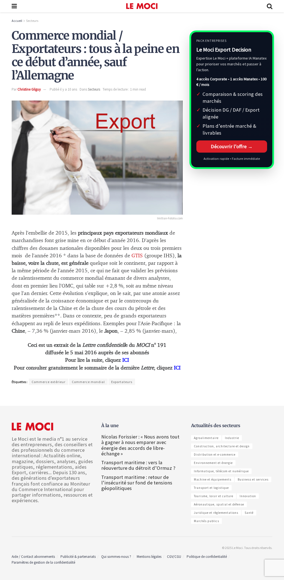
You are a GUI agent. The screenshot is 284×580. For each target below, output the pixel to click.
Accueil (17, 21)
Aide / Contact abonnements (33, 556)
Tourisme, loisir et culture (213, 496)
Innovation (248, 496)
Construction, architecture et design (222, 446)
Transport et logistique (211, 488)
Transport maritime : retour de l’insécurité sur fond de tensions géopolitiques (136, 482)
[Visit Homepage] (142, 6)
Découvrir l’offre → (232, 146)
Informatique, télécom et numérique (221, 471)
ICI (177, 368)
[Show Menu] (14, 6)
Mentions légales (149, 556)
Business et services (253, 479)
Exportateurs (121, 382)
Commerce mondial (88, 382)
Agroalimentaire (206, 438)
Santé (249, 513)
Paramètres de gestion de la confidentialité (43, 562)
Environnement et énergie (213, 463)
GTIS (137, 255)
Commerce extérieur (48, 382)
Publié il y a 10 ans (63, 89)
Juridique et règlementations (216, 513)
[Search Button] (269, 6)
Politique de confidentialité (207, 556)
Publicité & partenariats (78, 556)
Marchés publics (206, 521)
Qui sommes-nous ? (116, 556)
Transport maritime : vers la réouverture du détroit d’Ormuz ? (138, 465)
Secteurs (32, 21)
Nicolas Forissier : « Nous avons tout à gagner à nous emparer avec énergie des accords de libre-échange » (140, 445)
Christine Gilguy (29, 89)
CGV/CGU (174, 556)
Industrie (232, 438)
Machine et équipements (212, 479)
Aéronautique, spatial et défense (219, 504)
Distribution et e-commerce (214, 454)
